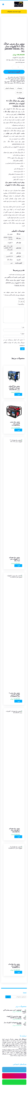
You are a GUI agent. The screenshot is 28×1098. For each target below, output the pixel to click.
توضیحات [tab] (19, 88)
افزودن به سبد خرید (14, 72)
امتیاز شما (21, 298)
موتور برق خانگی (14, 80)
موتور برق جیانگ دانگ (19, 83)
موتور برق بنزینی (15, 78)
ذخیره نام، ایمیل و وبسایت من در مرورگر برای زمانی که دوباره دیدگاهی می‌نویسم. (13, 342)
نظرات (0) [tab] (19, 92)
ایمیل (22, 333)
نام (23, 327)
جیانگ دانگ (13, 81)
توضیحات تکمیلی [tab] (9, 88)
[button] (18, 701)
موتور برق (16, 77)
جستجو (8, 996)
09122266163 (12, 193)
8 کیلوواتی (20, 81)
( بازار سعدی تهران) (13, 215)
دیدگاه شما (21, 304)
